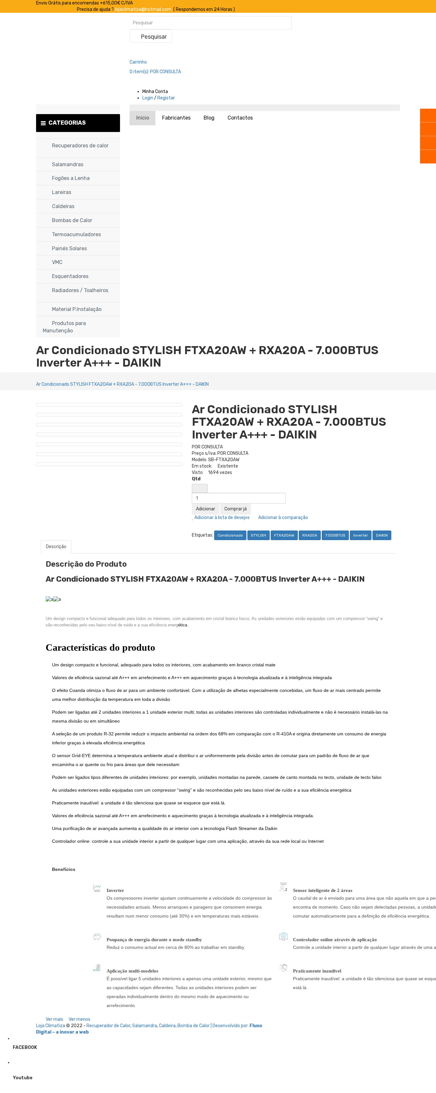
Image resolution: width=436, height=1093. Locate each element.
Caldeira (167, 1025)
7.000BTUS (335, 535)
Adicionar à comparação (282, 517)
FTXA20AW (284, 535)
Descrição (56, 546)
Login (147, 98)
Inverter (360, 535)
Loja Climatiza (50, 1025)
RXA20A (309, 535)
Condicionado (230, 535)
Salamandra (144, 1025)
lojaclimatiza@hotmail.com (143, 9)
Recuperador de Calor (108, 1025)
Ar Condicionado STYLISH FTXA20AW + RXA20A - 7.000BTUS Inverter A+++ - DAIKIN (122, 384)
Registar (166, 98)
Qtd (196, 479)
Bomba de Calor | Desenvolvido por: (213, 1025)
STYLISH (258, 535)
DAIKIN (382, 535)
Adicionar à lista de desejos (221, 517)
